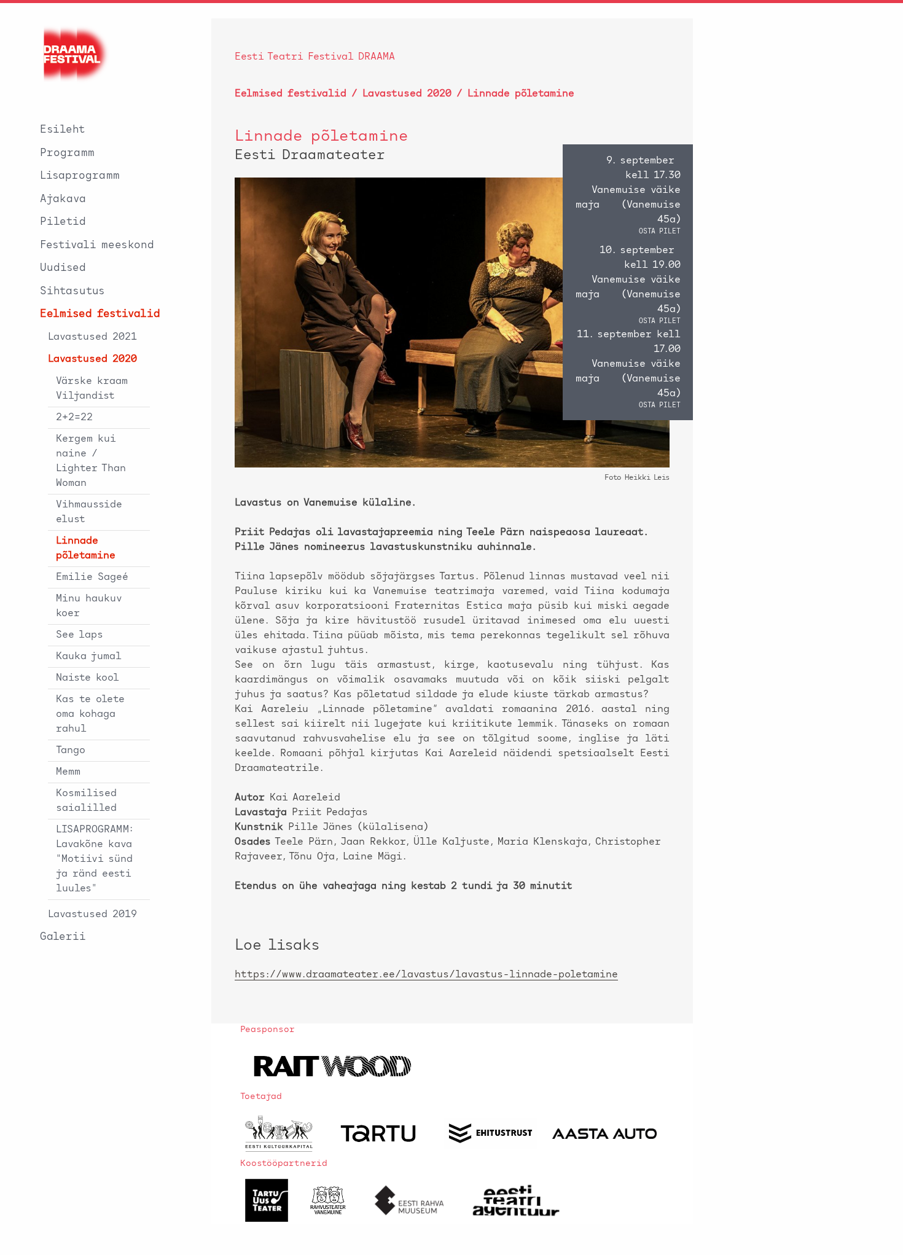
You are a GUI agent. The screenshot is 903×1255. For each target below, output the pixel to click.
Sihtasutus (72, 291)
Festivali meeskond (97, 245)
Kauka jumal (89, 657)
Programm (67, 153)
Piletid (63, 222)
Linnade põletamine (85, 548)
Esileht (62, 130)
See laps (79, 635)
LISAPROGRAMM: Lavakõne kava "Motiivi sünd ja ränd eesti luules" (94, 859)
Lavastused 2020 (92, 359)
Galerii (63, 937)
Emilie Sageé (92, 577)
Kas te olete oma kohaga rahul (90, 714)
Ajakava (63, 199)
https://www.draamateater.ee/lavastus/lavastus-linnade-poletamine (426, 975)
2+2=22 (74, 418)
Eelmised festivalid (100, 314)
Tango (70, 751)
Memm (68, 772)
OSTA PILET (660, 232)
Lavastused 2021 (92, 337)
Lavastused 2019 (92, 915)
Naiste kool (87, 678)
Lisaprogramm (80, 176)
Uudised (63, 268)
